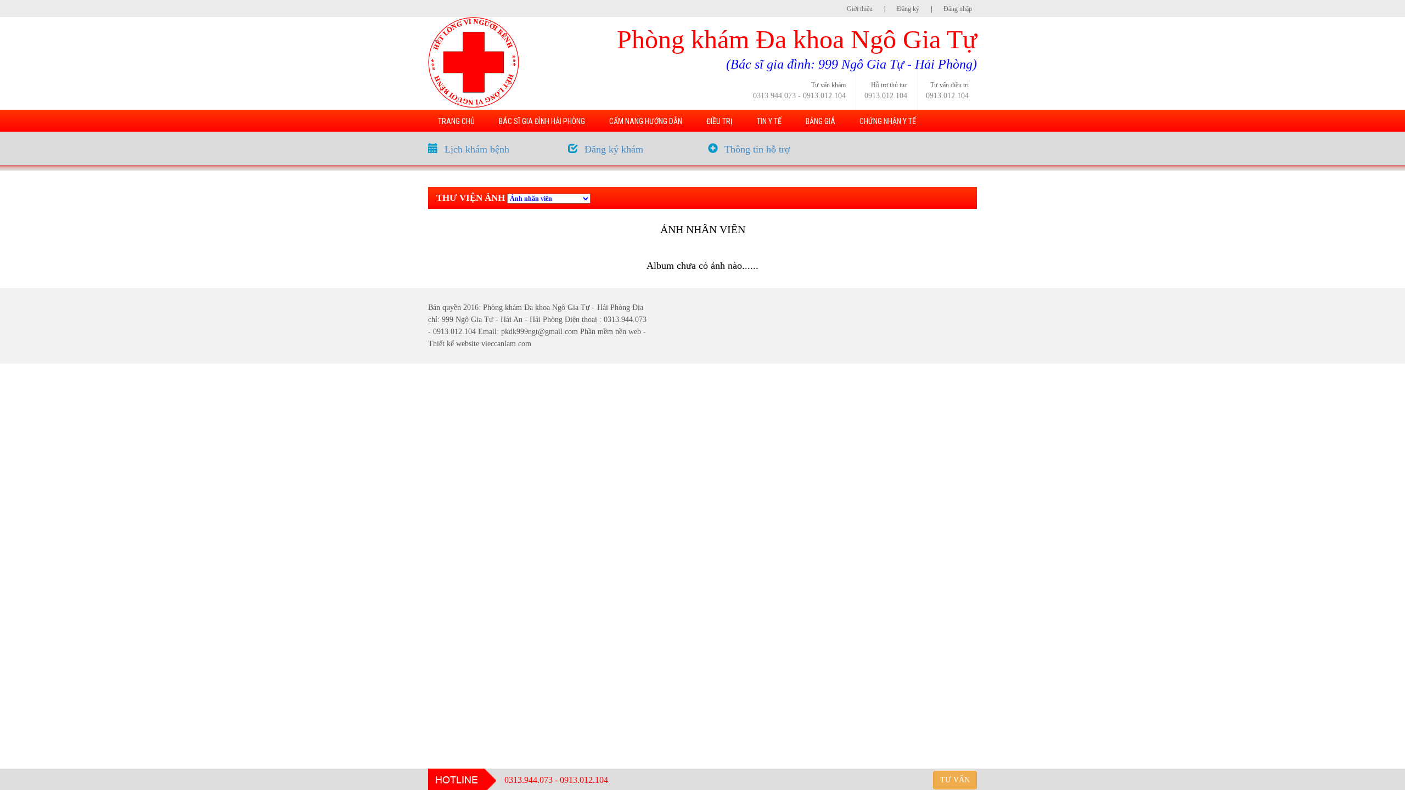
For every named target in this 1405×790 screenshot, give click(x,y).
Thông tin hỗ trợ (757, 149)
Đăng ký (908, 9)
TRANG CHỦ (456, 121)
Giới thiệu (860, 9)
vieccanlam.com (506, 344)
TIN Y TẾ (769, 121)
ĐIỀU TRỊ (719, 121)
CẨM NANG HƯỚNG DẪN (645, 121)
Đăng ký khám (614, 149)
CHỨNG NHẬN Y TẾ (887, 121)
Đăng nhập (957, 9)
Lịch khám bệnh (477, 149)
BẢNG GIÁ (820, 121)
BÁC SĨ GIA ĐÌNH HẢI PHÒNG (542, 121)
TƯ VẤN (955, 780)
